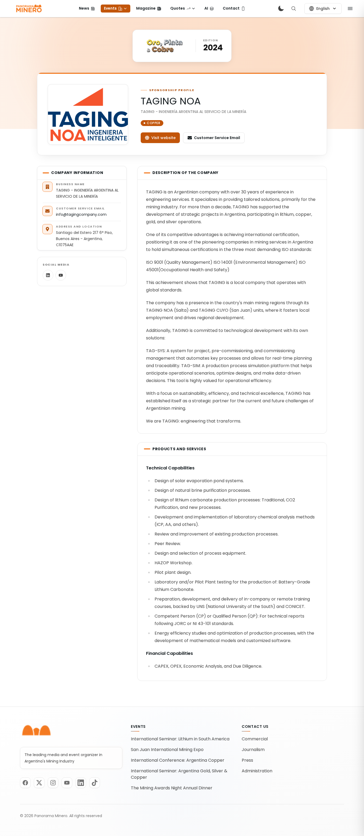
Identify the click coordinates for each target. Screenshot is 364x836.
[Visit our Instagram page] (53, 782)
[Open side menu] (350, 8)
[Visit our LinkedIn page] (80, 782)
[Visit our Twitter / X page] (39, 782)
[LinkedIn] (48, 275)
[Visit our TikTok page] (94, 782)
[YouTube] (60, 275)
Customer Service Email (217, 137)
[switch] (281, 8)
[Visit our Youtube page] (67, 782)
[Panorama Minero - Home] (28, 8)
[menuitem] (87, 9)
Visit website (163, 137)
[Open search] (293, 8)
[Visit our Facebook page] (25, 782)
